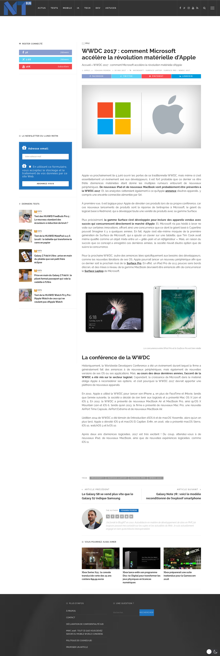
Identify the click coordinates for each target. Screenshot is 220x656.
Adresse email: (38, 148)
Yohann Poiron (103, 70)
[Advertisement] (61, 26)
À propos (71, 611)
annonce (170, 190)
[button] (212, 651)
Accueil (86, 64)
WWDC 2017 (184, 70)
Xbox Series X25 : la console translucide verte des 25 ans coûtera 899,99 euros (96, 575)
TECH (87, 8)
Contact (70, 617)
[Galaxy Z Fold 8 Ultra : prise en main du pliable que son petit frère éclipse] (25, 255)
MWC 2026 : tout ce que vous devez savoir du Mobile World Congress (84, 632)
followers (65, 52)
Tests (38, 211)
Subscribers (63, 66)
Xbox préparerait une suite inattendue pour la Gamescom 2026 (180, 575)
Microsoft (138, 70)
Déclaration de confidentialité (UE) (85, 624)
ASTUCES (110, 8)
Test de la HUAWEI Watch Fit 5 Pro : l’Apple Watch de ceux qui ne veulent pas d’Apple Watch (52, 298)
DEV (98, 8)
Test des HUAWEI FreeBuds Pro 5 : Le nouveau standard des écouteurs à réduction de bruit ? (52, 219)
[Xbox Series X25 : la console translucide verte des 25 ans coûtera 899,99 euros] (101, 558)
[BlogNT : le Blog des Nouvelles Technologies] (17, 7)
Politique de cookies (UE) (79, 640)
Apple (86, 43)
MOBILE (67, 8)
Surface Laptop (154, 70)
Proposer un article (77, 647)
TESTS (54, 8)
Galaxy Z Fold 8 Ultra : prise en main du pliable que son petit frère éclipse (53, 259)
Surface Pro (170, 70)
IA (78, 8)
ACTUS (42, 8)
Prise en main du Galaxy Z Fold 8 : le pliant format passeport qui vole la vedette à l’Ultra (53, 278)
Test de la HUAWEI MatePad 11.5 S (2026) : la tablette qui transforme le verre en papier (53, 239)
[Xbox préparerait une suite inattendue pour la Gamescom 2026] (182, 558)
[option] (101, 564)
